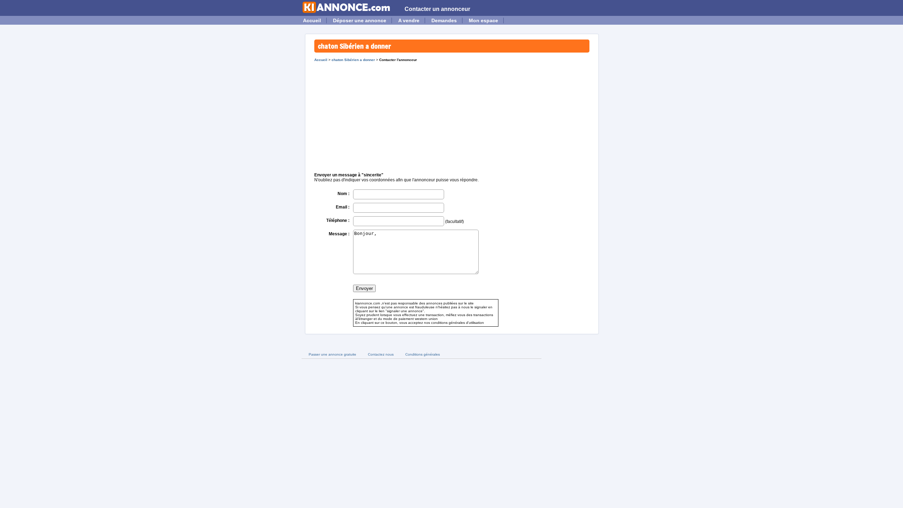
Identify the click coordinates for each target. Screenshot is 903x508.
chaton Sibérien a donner (353, 60)
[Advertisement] (451, 114)
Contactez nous (381, 354)
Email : (343, 207)
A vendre (408, 20)
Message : (339, 233)
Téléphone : (338, 220)
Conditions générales (422, 354)
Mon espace (483, 20)
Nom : (344, 193)
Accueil (312, 20)
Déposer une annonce (359, 20)
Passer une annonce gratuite (332, 354)
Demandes (444, 20)
